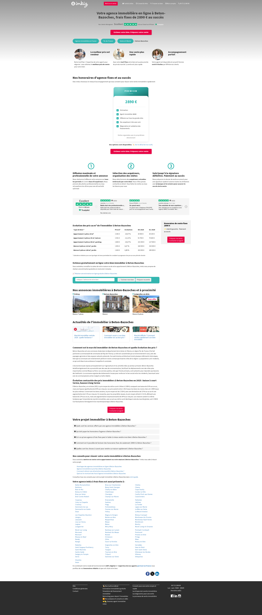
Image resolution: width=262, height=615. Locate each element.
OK (123, 35)
